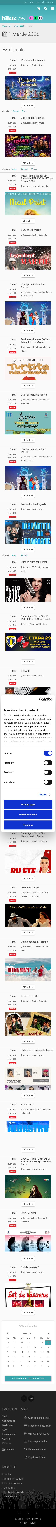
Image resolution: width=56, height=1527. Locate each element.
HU (37, 2)
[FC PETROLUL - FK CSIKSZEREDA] (28, 642)
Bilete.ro (36, 1519)
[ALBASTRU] (28, 1126)
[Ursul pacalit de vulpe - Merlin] (28, 317)
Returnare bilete (37, 1449)
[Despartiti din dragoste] (28, 533)
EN (31, 2)
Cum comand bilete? (39, 1418)
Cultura (6, 1438)
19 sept (24, 555)
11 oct (34, 169)
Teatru (5, 1416)
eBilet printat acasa (38, 1433)
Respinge (28, 825)
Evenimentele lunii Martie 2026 (28, 1378)
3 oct (24, 111)
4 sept (14, 555)
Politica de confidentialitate (18, 1492)
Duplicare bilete (36, 1457)
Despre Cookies (12, 1483)
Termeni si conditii (13, 1478)
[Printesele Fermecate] (28, 88)
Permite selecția (28, 814)
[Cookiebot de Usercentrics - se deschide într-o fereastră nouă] (39, 699)
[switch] (48, 762)
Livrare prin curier (37, 1441)
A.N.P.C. (24, 1523)
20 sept (24, 169)
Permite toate (28, 804)
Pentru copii (8, 1434)
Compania (9, 1487)
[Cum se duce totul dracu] (28, 591)
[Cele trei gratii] (28, 1245)
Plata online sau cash (39, 1425)
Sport (5, 1429)
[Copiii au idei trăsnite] (28, 149)
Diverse (6, 1443)
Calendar (6, 26)
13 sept (15, 111)
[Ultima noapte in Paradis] (28, 971)
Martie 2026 (19, 26)
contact (48, 2)
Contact (7, 1474)
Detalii (27, 105)
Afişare (43, 794)
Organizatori (10, 1496)
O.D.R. (33, 1523)
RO (26, 2)
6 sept (14, 169)
